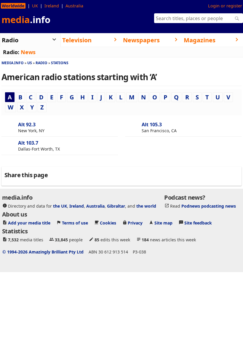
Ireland (51, 6)
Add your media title (29, 222)
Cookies (108, 222)
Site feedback (198, 222)
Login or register (225, 6)
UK (35, 6)
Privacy (135, 222)
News (28, 52)
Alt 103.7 (28, 143)
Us (29, 62)
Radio (41, 62)
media (25, 19)
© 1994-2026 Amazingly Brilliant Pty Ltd (43, 251)
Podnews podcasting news (208, 206)
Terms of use (75, 222)
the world (146, 206)
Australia (74, 6)
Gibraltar (116, 206)
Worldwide (13, 6)
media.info (12, 62)
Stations (59, 62)
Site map (163, 222)
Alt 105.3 (152, 124)
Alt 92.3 (27, 124)
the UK (60, 206)
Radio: (11, 52)
